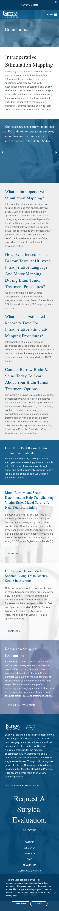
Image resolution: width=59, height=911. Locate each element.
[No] (55, 892)
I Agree (38, 903)
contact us (10, 410)
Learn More (20, 903)
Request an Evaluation (21, 705)
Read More (14, 554)
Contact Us (29, 830)
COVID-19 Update (29, 4)
